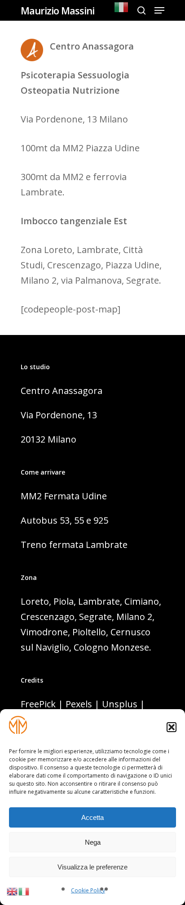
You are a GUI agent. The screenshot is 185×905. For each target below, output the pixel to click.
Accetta (92, 817)
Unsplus (119, 704)
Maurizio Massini (57, 10)
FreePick (38, 704)
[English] (12, 890)
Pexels (79, 704)
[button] (171, 727)
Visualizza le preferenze (92, 867)
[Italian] (121, 10)
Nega (93, 842)
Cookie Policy (88, 890)
